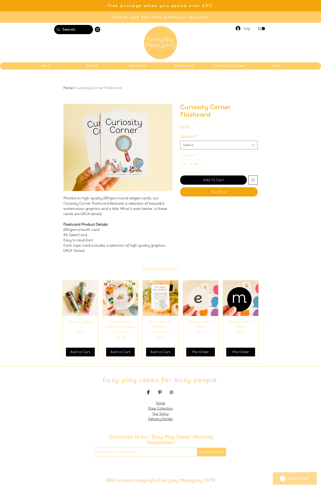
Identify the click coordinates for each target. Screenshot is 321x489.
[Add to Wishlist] (253, 180)
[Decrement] (184, 164)
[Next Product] (265, 320)
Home (68, 88)
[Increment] (196, 164)
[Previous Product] (56, 320)
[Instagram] (97, 29)
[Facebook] (148, 392)
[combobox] (219, 145)
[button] (262, 28)
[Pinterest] (160, 392)
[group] (161, 320)
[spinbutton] (190, 164)
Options (188, 136)
